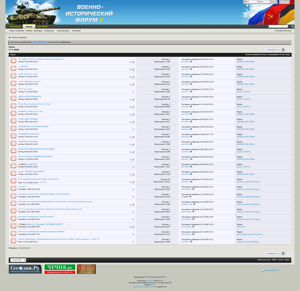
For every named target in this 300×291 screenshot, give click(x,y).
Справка (29, 31)
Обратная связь (264, 260)
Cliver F (186, 92)
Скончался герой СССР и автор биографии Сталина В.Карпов (44, 194)
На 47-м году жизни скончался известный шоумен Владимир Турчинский (50, 209)
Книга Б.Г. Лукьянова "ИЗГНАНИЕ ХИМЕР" (44, 224)
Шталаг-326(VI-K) (243, 92)
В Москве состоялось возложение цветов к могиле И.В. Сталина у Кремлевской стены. (55, 202)
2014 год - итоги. (25, 89)
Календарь (38, 31)
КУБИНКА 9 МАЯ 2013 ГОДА (30, 112)
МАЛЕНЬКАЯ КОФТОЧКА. (29, 134)
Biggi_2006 (188, 204)
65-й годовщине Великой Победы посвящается (38, 179)
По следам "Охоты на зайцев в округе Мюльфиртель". (41, 59)
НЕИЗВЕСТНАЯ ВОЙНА (246, 62)
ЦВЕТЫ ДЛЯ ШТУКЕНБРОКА (29, 97)
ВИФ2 (274, 260)
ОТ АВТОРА (32, 164)
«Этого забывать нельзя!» (29, 82)
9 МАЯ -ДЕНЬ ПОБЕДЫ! (28, 119)
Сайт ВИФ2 (42, 26)
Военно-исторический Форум (248, 182)
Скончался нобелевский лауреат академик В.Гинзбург (41, 232)
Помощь (284, 2)
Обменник (241, 227)
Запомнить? (253, 5)
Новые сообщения (16, 31)
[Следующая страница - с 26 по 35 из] (289, 50)
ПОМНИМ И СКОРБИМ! (28, 142)
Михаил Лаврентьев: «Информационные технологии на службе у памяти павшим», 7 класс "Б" (59, 239)
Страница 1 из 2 (274, 50)
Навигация (76, 31)
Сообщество (49, 31)
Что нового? (15, 26)
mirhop (21, 62)
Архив (280, 260)
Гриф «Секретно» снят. (28, 74)
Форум (29, 26)
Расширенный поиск (283, 31)
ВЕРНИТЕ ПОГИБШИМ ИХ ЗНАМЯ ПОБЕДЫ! (36, 149)
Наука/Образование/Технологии (249, 234)
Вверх (287, 260)
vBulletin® (149, 281)
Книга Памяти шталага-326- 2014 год (34, 104)
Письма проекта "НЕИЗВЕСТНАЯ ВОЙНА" (35, 157)
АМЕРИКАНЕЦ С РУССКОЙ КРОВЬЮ (33, 127)
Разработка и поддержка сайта (144, 287)
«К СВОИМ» (23, 67)
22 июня (21, 187)
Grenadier (22, 189)
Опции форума (63, 31)
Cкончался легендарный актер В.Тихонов (35, 217)
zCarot (153, 285)
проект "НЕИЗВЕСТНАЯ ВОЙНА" (31, 172)
